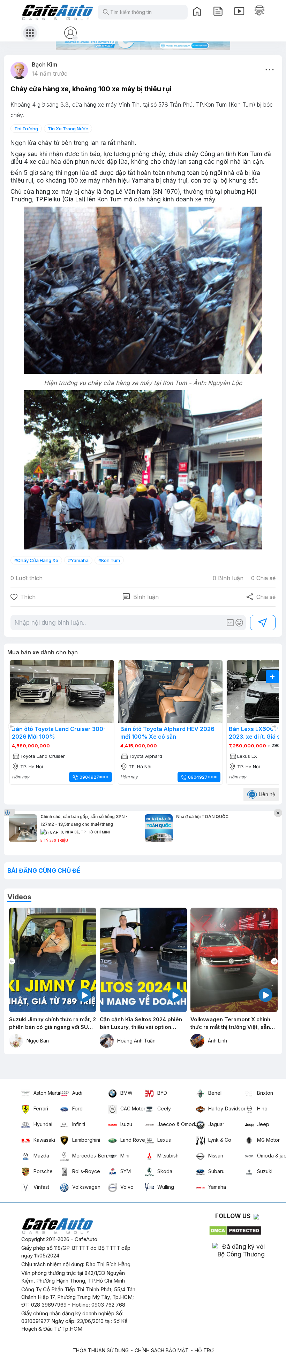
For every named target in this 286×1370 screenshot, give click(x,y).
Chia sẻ (261, 597)
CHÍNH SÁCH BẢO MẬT (162, 1350)
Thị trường (26, 128)
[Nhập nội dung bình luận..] (120, 622)
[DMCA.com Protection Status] (236, 1229)
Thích (28, 596)
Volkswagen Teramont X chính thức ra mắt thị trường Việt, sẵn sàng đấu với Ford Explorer (140, 1023)
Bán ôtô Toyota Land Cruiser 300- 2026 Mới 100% (59, 732)
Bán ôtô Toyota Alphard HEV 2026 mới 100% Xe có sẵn (167, 732)
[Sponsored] (10, 812)
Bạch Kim (44, 64)
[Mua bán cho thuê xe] (259, 10)
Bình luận (140, 597)
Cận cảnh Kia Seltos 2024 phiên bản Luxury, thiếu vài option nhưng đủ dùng (50, 1023)
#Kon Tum (109, 560)
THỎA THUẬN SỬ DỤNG (101, 1350)
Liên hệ (266, 794)
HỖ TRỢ (204, 1350)
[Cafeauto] (143, 291)
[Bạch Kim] (19, 70)
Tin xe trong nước (68, 128)
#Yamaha (78, 560)
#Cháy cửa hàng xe (36, 560)
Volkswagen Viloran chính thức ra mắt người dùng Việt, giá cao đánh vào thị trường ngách (234, 1023)
